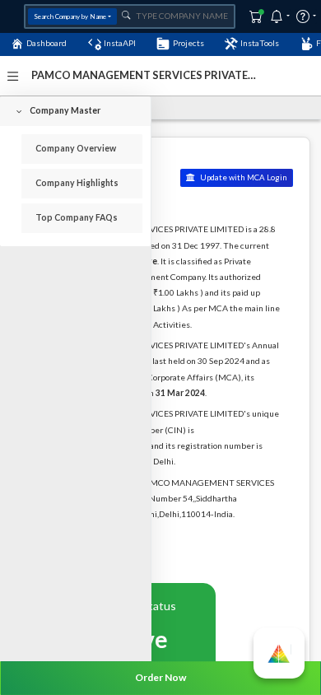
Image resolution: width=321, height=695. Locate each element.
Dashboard (46, 43)
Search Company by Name (70, 16)
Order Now (160, 677)
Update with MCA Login (242, 177)
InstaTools (259, 43)
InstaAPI (120, 43)
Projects (188, 43)
